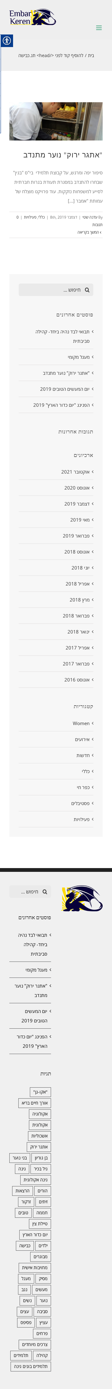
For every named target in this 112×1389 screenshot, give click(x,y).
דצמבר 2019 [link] (77, 504)
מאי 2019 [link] (80, 520)
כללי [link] (41, 217)
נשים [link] (27, 1300)
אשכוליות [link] (39, 1136)
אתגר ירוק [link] (39, 1147)
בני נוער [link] (20, 1158)
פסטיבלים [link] (80, 803)
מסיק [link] (43, 1278)
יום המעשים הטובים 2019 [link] (65, 389)
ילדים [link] (43, 1246)
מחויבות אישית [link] (35, 1267)
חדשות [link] (83, 755)
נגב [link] (24, 1289)
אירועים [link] (82, 739)
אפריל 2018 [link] (78, 584)
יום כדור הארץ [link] (35, 1235)
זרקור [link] (26, 1202)
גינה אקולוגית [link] (36, 1180)
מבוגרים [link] (41, 1256)
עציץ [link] (44, 1322)
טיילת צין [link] (40, 1224)
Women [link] (81, 723)
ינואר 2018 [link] (79, 631)
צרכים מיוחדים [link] (35, 1344)
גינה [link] (22, 1169)
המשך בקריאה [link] (88, 232)
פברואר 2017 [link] (76, 663)
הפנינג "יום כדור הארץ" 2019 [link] (61, 405)
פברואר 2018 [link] (76, 615)
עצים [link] (24, 1311)
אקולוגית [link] (40, 1125)
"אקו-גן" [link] (40, 1092)
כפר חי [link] (83, 787)
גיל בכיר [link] (41, 1169)
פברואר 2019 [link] (76, 536)
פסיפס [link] (26, 1322)
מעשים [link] (41, 1289)
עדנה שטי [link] (89, 217)
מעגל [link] (26, 1278)
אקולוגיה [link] (40, 1114)
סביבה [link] (42, 1311)
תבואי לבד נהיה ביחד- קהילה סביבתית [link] (32, 944)
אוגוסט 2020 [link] (77, 488)
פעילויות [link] (30, 217)
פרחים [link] (42, 1333)
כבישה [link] (24, 1246)
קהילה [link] (42, 1355)
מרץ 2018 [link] (80, 599)
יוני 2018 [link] (81, 568)
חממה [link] (42, 1213)
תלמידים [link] (21, 1355)
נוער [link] (44, 1300)
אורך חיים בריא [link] (35, 1103)
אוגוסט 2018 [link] (77, 552)
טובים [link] (23, 1213)
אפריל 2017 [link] (78, 647)
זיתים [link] (43, 1202)
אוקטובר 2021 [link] (75, 472)
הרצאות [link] (23, 1191)
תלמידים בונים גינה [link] (31, 1366)
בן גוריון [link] (41, 1158)
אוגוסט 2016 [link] (77, 679)
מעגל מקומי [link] (79, 357)
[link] (32, 17)
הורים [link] (43, 1191)
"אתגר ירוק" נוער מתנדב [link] (63, 155)
